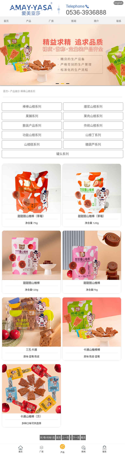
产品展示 (15, 91)
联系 (118, 21)
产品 (28, 21)
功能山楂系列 (32, 135)
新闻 (73, 21)
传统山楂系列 (93, 125)
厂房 (51, 21)
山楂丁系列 (93, 135)
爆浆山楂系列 (93, 106)
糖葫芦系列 (93, 144)
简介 (96, 21)
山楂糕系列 (32, 144)
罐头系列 (62, 153)
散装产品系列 (32, 125)
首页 (6, 21)
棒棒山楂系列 (32, 106)
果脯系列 (32, 116)
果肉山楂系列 (93, 116)
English (118, 2)
